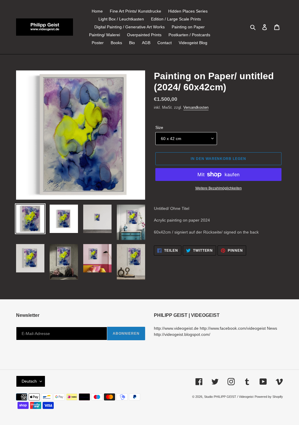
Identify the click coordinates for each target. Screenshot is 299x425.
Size (159, 127)
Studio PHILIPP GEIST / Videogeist (228, 396)
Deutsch (29, 381)
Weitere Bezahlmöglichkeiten (218, 188)
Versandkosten (195, 107)
